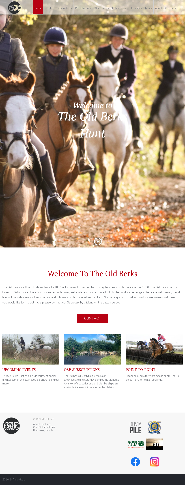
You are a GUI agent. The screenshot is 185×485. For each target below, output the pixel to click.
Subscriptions (64, 8)
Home (38, 8)
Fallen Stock (119, 8)
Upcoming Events (43, 430)
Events (48, 8)
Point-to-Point (83, 8)
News (148, 8)
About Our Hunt (42, 424)
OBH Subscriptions (44, 427)
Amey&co (19, 479)
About (158, 8)
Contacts (170, 8)
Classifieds (136, 8)
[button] (14, 123)
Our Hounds (102, 8)
